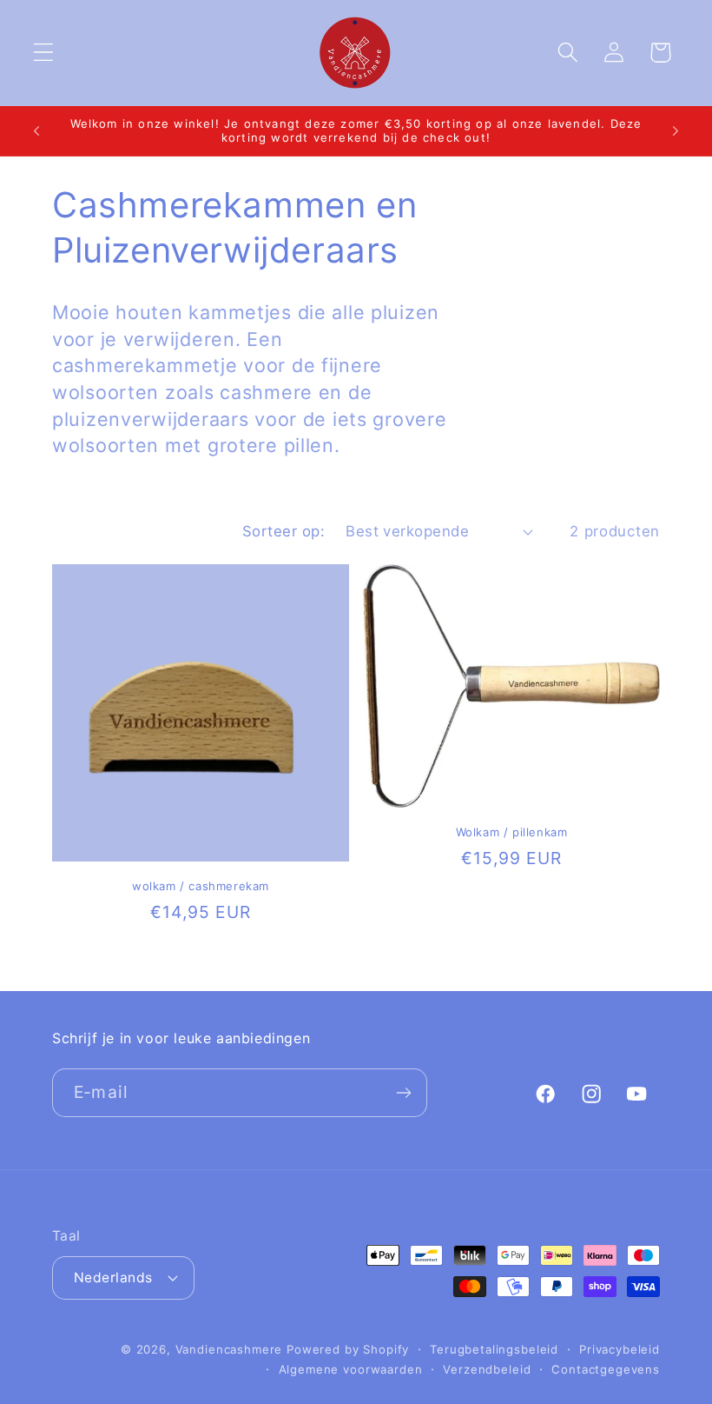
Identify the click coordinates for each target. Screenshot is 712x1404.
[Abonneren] (403, 1092)
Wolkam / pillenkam (512, 832)
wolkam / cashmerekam (200, 886)
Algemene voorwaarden (351, 1369)
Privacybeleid (619, 1349)
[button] (44, 53)
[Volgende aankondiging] (675, 130)
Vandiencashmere (229, 1349)
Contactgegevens (605, 1369)
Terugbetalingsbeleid (494, 1349)
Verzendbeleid (487, 1369)
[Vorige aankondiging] (36, 130)
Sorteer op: (283, 531)
